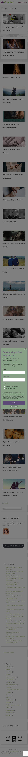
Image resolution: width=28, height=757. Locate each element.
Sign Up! (14, 403)
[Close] (25, 349)
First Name (6, 376)
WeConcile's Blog (10, 389)
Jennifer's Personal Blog (11, 386)
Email (4, 369)
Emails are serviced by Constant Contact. (10, 398)
